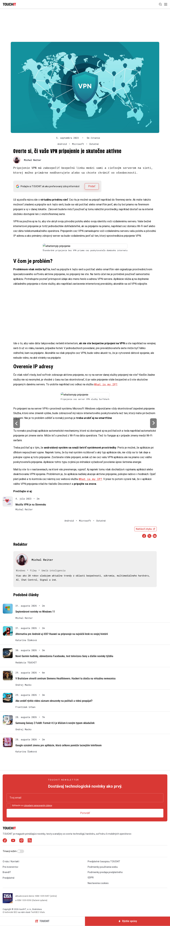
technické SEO (11, 912)
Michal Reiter (32, 160)
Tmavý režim (10, 851)
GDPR (91, 877)
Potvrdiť (85, 813)
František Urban (25, 707)
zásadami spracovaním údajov (38, 805)
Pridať (91, 186)
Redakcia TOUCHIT (26, 662)
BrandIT (7, 872)
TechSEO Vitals (38, 912)
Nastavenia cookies (98, 883)
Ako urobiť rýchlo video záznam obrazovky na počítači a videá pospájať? (53, 700)
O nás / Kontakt (11, 861)
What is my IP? (105, 384)
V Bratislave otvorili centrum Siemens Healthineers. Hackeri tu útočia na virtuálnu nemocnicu (65, 678)
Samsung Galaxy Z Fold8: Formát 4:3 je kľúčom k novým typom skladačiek (54, 723)
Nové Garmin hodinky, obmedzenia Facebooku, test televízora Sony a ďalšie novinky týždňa (64, 656)
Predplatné (8, 878)
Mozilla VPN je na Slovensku (30, 504)
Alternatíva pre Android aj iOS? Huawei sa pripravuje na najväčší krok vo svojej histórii (61, 634)
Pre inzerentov (10, 867)
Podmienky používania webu (103, 867)
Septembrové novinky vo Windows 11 (35, 611)
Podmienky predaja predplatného (105, 872)
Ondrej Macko (23, 685)
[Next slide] (153, 423)
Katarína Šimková (26, 640)
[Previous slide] (16, 423)
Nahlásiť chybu (144, 529)
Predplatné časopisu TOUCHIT (104, 861)
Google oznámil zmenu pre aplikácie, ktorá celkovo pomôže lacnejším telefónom (58, 745)
